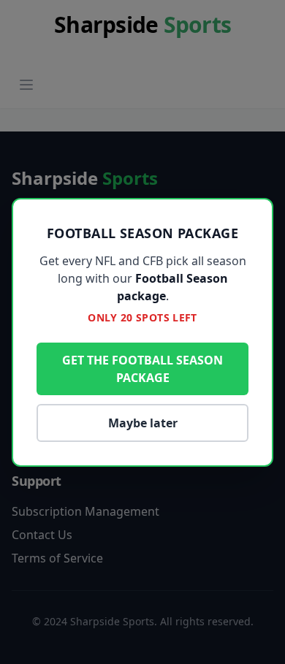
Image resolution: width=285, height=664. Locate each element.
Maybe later (143, 423)
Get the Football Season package (142, 369)
